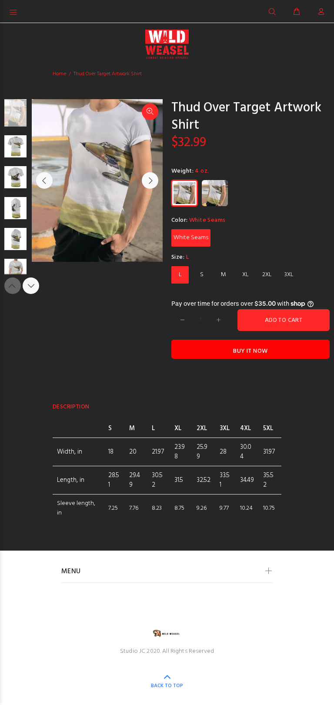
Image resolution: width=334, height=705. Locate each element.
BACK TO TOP (167, 686)
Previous (44, 180)
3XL (289, 275)
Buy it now (250, 351)
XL (245, 275)
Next (150, 180)
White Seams (191, 238)
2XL (267, 275)
